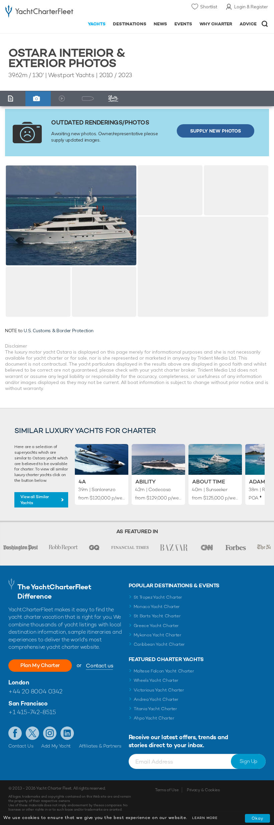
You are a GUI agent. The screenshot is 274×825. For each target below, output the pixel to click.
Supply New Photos (215, 131)
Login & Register (251, 6)
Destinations (129, 24)
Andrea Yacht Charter (156, 699)
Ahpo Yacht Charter (154, 718)
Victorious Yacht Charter (159, 690)
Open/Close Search (265, 24)
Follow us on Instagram (49, 733)
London (18, 682)
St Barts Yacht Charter (157, 616)
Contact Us (20, 746)
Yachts (97, 24)
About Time (208, 481)
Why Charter (216, 24)
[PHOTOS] (38, 98)
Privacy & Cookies (203, 790)
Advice (248, 24)
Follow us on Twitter (32, 733)
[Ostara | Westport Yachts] (71, 215)
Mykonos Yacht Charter (157, 635)
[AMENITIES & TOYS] (115, 98)
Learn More (205, 818)
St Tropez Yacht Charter (158, 597)
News (160, 24)
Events (183, 24)
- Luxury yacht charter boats (39, 12)
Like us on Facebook (15, 733)
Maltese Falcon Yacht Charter (164, 671)
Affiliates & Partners (100, 746)
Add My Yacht (56, 746)
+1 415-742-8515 (32, 712)
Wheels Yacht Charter (156, 680)
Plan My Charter (40, 665)
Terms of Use (166, 790)
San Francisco (27, 703)
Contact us (99, 665)
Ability (145, 481)
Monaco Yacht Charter (157, 606)
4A (82, 481)
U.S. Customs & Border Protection (59, 331)
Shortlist (208, 6)
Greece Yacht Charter (156, 625)
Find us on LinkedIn (67, 733)
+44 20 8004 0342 (35, 691)
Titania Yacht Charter (155, 708)
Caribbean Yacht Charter (159, 644)
